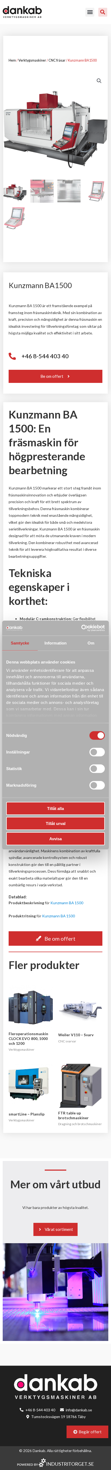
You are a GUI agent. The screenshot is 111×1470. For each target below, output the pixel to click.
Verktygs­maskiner (32, 60)
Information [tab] (55, 642)
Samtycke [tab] (20, 642)
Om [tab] (91, 642)
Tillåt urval (55, 823)
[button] (89, 12)
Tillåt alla (55, 808)
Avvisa (55, 838)
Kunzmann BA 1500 (66, 902)
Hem (12, 60)
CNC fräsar (56, 60)
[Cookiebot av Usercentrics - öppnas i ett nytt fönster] (81, 628)
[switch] (97, 752)
